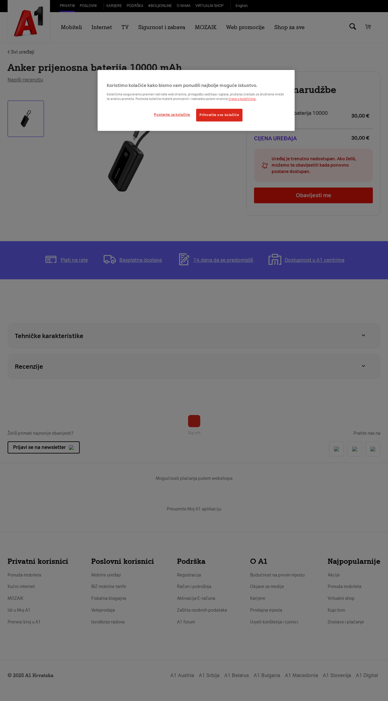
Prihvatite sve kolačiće (219, 115)
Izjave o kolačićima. (242, 99)
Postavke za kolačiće (172, 114)
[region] (196, 100)
